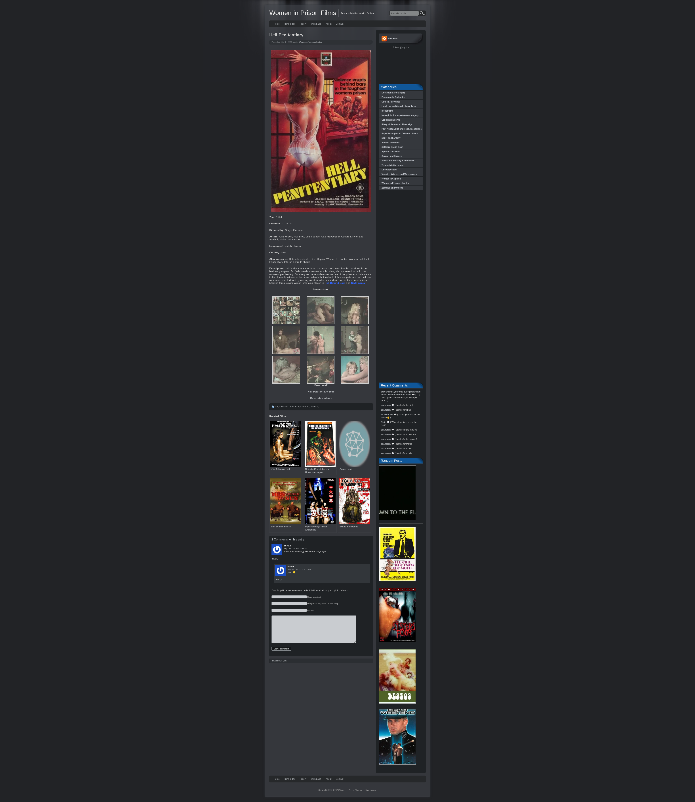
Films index (289, 24)
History (303, 24)
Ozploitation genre (391, 120)
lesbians (283, 406)
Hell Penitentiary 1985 (321, 391)
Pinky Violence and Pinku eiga (397, 124)
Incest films (387, 111)
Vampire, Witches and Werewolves (399, 174)
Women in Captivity (391, 178)
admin (290, 566)
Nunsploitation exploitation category (400, 115)
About (328, 24)
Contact (339, 24)
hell (276, 406)
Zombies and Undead (392, 188)
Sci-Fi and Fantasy (391, 138)
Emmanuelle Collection (393, 97)
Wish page (316, 24)
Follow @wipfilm (401, 47)
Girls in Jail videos (391, 102)
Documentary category (393, 92)
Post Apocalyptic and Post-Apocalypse (402, 129)
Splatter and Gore (391, 151)
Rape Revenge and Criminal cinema (400, 133)
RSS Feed (393, 38)
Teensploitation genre (393, 165)
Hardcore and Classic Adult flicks (399, 106)
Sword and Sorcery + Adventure (398, 160)
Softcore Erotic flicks (392, 147)
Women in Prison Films (302, 12)
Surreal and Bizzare (392, 156)
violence (314, 406)
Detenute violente (321, 398)
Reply (275, 558)
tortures (305, 406)
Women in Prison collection (310, 42)
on (298, 549)
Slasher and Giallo (391, 142)
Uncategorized (389, 169)
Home (277, 24)
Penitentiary (294, 406)
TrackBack (279, 660)
